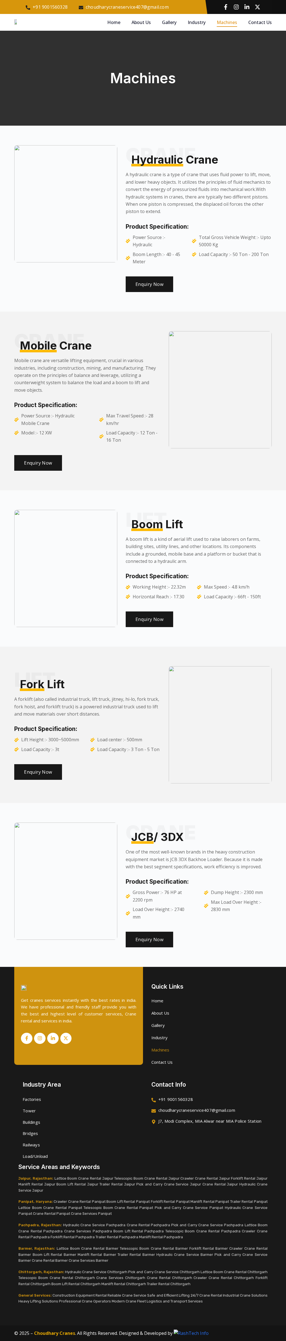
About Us (141, 22)
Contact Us (260, 22)
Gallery (169, 22)
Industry (197, 22)
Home (113, 22)
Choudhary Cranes (54, 1333)
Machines (227, 22)
